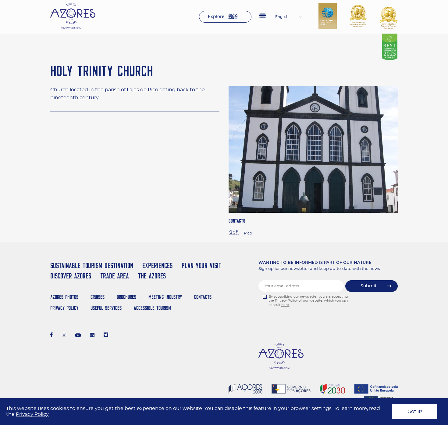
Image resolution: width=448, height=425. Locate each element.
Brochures (126, 297)
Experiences (157, 265)
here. (285, 305)
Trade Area (114, 276)
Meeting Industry (165, 297)
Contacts (203, 297)
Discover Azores (70, 276)
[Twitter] (106, 335)
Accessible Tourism (152, 308)
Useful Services (106, 308)
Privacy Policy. (32, 414)
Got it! (414, 411)
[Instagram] (64, 335)
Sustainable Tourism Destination (91, 265)
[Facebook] (51, 335)
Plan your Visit (201, 265)
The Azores (152, 276)
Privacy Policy (64, 308)
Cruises (98, 297)
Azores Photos (64, 297)
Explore (216, 17)
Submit (369, 286)
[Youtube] (78, 335)
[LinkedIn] (92, 335)
